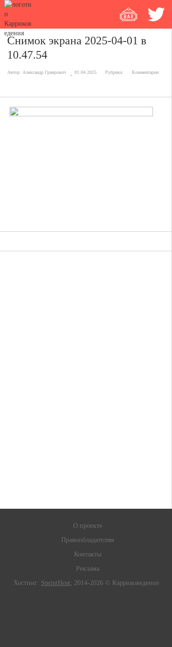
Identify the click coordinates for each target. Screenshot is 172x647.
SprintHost (55, 582)
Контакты (87, 554)
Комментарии (145, 72)
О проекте (87, 525)
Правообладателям (87, 540)
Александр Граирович (44, 72)
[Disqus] (86, 380)
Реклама (87, 568)
